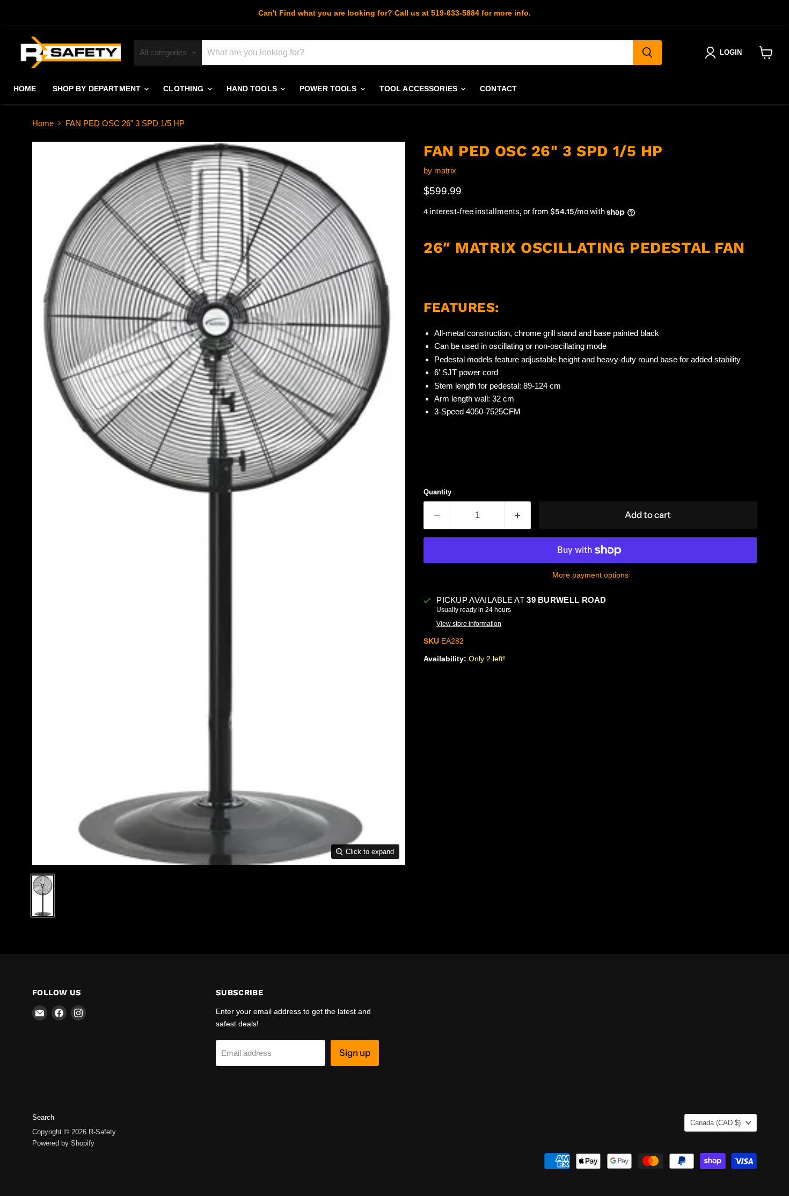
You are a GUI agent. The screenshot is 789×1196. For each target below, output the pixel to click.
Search (43, 1117)
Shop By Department (98, 88)
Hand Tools (253, 88)
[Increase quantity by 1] (518, 515)
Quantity (437, 492)
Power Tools (329, 88)
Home (24, 88)
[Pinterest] (427, 458)
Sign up (354, 1052)
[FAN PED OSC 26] (42, 895)
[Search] (647, 52)
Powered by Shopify (63, 1143)
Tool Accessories (419, 88)
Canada (715, 1123)
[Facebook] (427, 432)
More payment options (590, 575)
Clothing (184, 88)
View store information (468, 624)
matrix (445, 170)
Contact (498, 88)
